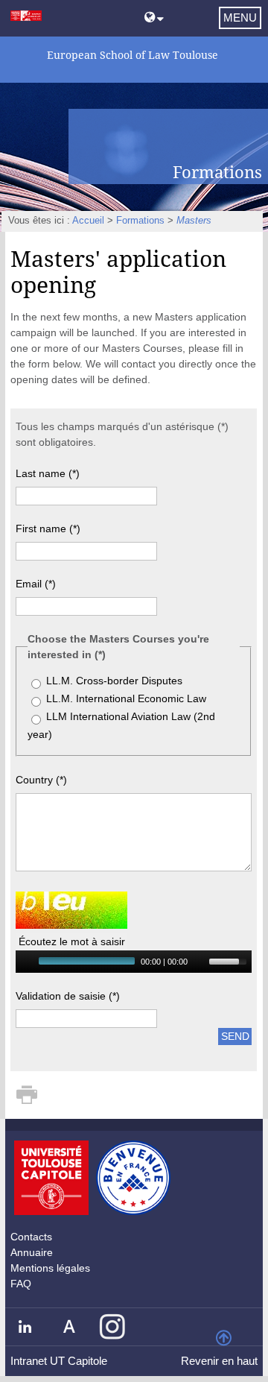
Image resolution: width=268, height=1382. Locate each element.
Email (36, 584)
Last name (48, 473)
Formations (140, 220)
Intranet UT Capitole (58, 1360)
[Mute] (199, 962)
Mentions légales (50, 1268)
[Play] (25, 962)
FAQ (20, 1284)
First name (48, 528)
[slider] (230, 960)
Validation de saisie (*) (68, 996)
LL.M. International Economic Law (126, 698)
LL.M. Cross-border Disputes (114, 681)
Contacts (31, 1237)
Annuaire (31, 1252)
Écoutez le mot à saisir (72, 941)
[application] (134, 961)
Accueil (88, 220)
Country (41, 780)
